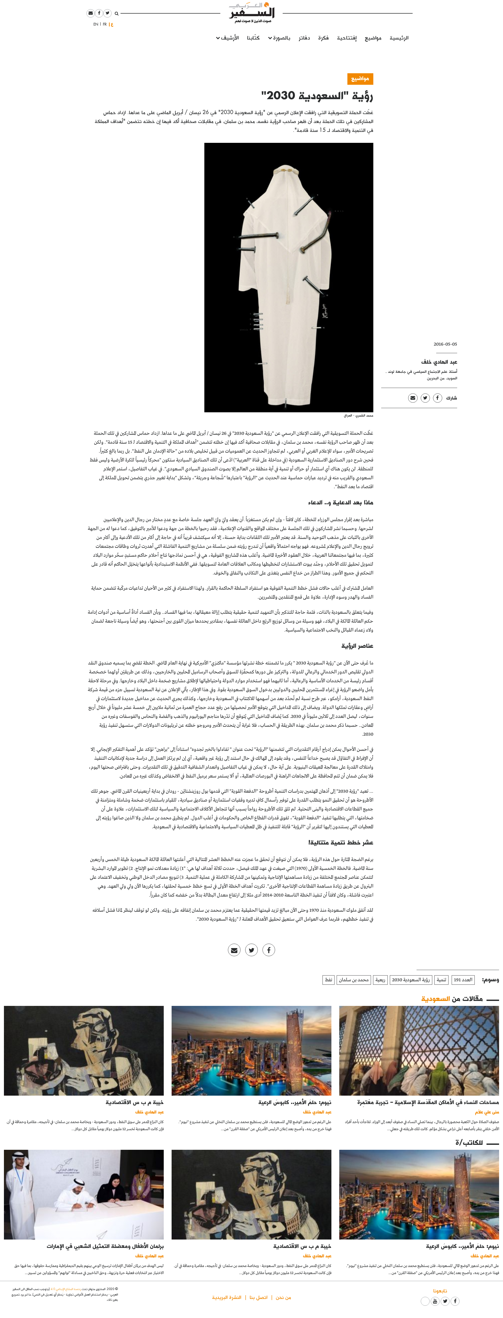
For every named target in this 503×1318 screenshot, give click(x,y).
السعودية (436, 998)
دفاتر (304, 37)
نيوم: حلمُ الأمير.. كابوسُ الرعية (295, 1102)
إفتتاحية (347, 37)
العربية (112, 24)
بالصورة (281, 37)
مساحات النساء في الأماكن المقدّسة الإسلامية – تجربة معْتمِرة (428, 1102)
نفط (328, 980)
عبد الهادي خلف (439, 361)
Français (103, 24)
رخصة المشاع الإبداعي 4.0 (66, 1289)
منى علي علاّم (487, 1111)
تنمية (441, 980)
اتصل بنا (258, 1297)
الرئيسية (399, 37)
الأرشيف (230, 37)
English (94, 24)
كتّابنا (253, 37)
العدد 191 (463, 980)
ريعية (380, 980)
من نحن (283, 1297)
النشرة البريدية (226, 1297)
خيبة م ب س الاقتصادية (135, 1102)
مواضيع (373, 37)
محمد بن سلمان (354, 980)
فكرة (323, 37)
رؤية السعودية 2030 (411, 980)
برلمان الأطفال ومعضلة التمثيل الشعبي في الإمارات (105, 1245)
